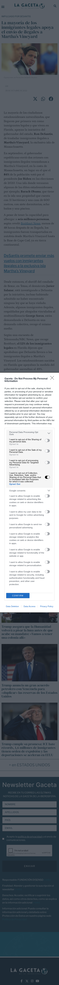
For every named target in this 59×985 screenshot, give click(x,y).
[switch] (47, 440)
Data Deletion (12, 606)
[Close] (53, 379)
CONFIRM (17, 595)
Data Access (29, 606)
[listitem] (29, 433)
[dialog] (29, 492)
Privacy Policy (46, 606)
